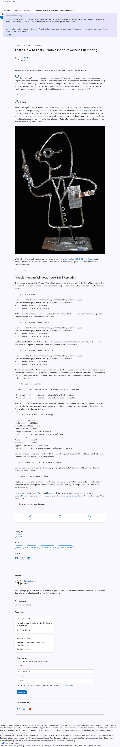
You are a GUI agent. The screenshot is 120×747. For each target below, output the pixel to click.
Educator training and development (96, 730)
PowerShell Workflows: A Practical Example (31, 643)
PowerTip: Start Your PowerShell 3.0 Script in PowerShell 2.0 (34, 624)
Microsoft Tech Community (52, 738)
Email (19, 666)
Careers (106, 738)
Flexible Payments (102, 728)
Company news (12, 740)
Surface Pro (4, 725)
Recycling (86, 746)
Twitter (40, 493)
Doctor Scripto (27, 57)
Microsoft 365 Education (54, 730)
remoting (19, 547)
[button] (17, 78)
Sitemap (21, 746)
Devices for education (15, 730)
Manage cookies (49, 746)
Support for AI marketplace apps (31, 738)
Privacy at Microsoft (26, 740)
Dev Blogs (6, 10)
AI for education (21, 733)
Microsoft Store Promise (86, 728)
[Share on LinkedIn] (28, 558)
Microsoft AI (4, 735)
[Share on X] (22, 558)
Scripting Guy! (31, 547)
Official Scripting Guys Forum (72, 495)
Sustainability (70, 740)
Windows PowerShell (65, 547)
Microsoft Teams (68, 735)
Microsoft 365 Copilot (82, 735)
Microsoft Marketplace (71, 738)
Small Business (96, 735)
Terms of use (60, 746)
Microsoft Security (15, 735)
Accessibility (61, 740)
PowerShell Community (47, 29)
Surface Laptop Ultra (27, 725)
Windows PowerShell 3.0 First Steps (77, 259)
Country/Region (23, 676)
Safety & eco (78, 746)
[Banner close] (114, 17)
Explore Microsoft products (99, 725)
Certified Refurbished (70, 728)
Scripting (19, 536)
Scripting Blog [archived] (21, 10)
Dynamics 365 (28, 735)
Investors (36, 740)
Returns (48, 728)
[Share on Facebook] (16, 558)
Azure (104, 735)
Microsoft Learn (13, 738)
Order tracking (57, 728)
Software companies (86, 738)
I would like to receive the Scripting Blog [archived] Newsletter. (46, 685)
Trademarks (69, 746)
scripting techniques (47, 547)
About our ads (95, 746)
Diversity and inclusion (48, 740)
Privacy (41, 746)
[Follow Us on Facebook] (18, 709)
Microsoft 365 (38, 735)
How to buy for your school (73, 730)
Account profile (9, 728)
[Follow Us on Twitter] (24, 709)
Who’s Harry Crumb (87, 110)
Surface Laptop (14, 725)
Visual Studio (98, 738)
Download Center (21, 728)
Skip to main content (7, 1)
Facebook (51, 493)
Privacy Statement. (68, 685)
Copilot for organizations (63, 725)
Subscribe (21, 692)
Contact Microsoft (31, 746)
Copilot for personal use (81, 725)
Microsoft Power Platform (53, 735)
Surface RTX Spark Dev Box (44, 725)
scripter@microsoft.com (24, 495)
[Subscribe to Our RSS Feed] (29, 709)
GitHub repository (21, 31)
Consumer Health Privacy (9, 746)
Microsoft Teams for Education (34, 730)
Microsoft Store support (36, 728)
